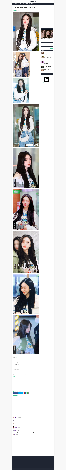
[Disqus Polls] (26, 406)
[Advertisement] (26, 384)
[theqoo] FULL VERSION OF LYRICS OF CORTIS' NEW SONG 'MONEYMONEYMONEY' (48, 53)
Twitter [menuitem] (16, 3)
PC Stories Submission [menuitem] (21, 3)
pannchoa (14, 10)
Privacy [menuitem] (32, 3)
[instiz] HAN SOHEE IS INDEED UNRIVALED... (47, 67)
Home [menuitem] (13, 3)
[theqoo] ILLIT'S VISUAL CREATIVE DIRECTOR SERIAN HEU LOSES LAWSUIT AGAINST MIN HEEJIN (48, 70)
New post (14, 376)
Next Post (38, 377)
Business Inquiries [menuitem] (27, 3)
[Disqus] (26, 425)
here (16, 357)
